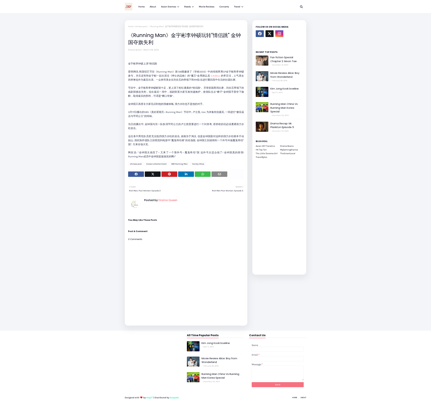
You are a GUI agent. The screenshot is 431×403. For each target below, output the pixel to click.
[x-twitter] (270, 33)
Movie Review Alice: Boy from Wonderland (284, 75)
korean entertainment (156, 164)
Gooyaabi (174, 397)
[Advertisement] (279, 214)
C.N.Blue (215, 75)
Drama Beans (287, 146)
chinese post (141, 26)
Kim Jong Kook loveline (284, 88)
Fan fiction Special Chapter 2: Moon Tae (283, 59)
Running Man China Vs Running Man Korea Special (284, 107)
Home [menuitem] (141, 6)
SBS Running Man (179, 164)
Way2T (149, 397)
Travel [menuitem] (237, 6)
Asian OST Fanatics (265, 146)
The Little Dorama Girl (267, 153)
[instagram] (279, 33)
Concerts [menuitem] (224, 6)
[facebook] (260, 33)
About (303, 397)
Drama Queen (135, 49)
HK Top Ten (261, 149)
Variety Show (198, 164)
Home (131, 26)
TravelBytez (261, 157)
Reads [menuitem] (187, 6)
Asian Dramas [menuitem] (168, 6)
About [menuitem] (153, 6)
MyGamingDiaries (289, 149)
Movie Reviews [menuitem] (206, 6)
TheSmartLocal (287, 153)
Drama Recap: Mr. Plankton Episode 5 (282, 125)
